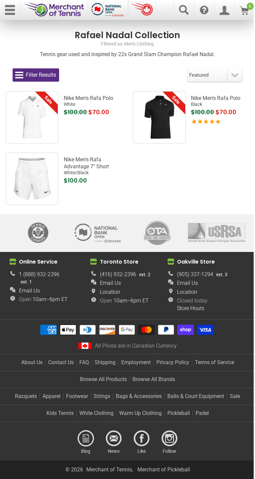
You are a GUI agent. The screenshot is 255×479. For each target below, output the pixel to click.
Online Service (38, 262)
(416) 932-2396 (118, 274)
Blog (85, 438)
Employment (136, 362)
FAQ (84, 362)
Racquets (26, 396)
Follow (169, 438)
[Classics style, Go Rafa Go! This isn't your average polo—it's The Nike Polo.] (32, 117)
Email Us (29, 290)
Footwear (77, 396)
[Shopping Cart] (244, 13)
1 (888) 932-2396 (39, 274)
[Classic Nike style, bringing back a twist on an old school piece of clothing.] (159, 117)
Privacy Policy (172, 362)
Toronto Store (119, 262)
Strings (102, 396)
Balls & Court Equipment (195, 396)
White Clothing (96, 413)
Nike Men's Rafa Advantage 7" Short (86, 166)
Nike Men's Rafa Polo (88, 101)
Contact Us (61, 362)
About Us (31, 362)
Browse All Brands (153, 379)
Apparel (51, 396)
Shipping (105, 362)
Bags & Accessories (139, 396)
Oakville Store (196, 262)
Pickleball (178, 413)
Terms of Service (214, 362)
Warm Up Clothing (140, 413)
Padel (202, 413)
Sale (235, 396)
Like (141, 438)
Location (110, 292)
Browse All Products (103, 379)
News (113, 438)
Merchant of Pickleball (163, 469)
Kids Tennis (60, 413)
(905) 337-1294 (195, 274)
